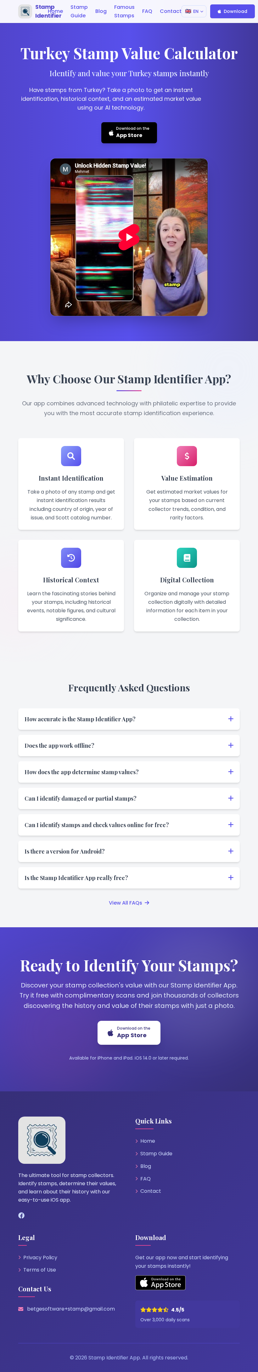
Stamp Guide (156, 1153)
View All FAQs (125, 902)
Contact (150, 1191)
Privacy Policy (40, 1257)
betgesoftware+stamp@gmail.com (71, 1308)
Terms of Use (39, 1269)
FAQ (145, 1178)
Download (235, 11)
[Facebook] (21, 1216)
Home (147, 1141)
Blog (145, 1166)
